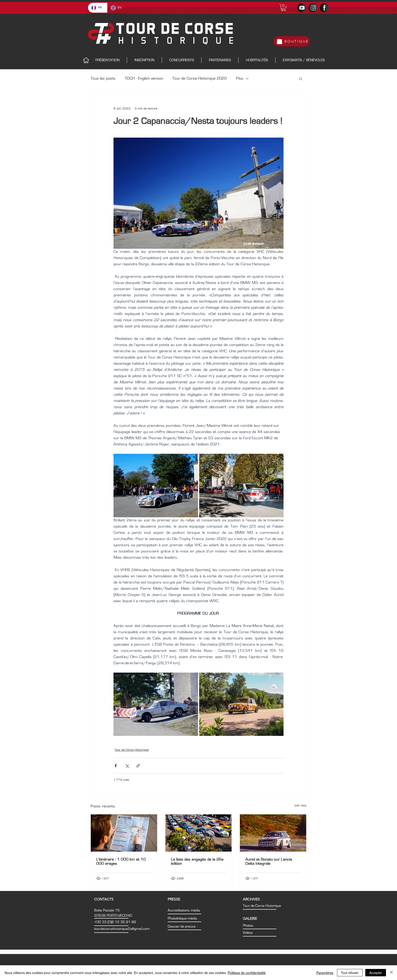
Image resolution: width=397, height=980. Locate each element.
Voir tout (300, 805)
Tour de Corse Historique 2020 (199, 78)
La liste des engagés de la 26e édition (197, 861)
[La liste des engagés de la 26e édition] (198, 833)
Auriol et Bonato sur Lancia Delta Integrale (268, 861)
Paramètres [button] (324, 972)
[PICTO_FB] (324, 7)
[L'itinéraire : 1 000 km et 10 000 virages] (124, 833)
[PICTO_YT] (301, 7)
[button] (283, 7)
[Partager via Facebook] (115, 765)
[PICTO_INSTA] (313, 7)
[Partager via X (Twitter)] (127, 765)
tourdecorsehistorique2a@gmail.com (122, 929)
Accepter (375, 972)
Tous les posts (103, 78)
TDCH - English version (144, 78)
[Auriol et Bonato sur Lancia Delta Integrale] (273, 833)
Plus (239, 78)
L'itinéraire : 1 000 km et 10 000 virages (121, 861)
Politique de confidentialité (247, 972)
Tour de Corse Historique (131, 750)
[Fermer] (391, 972)
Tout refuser (350, 972)
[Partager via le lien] (138, 765)
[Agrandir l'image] (155, 485)
